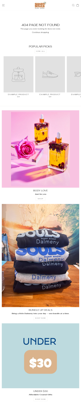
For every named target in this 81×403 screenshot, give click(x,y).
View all (40, 51)
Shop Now (40, 318)
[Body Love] (40, 149)
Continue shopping (40, 32)
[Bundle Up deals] (40, 255)
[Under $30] (40, 355)
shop (40, 199)
